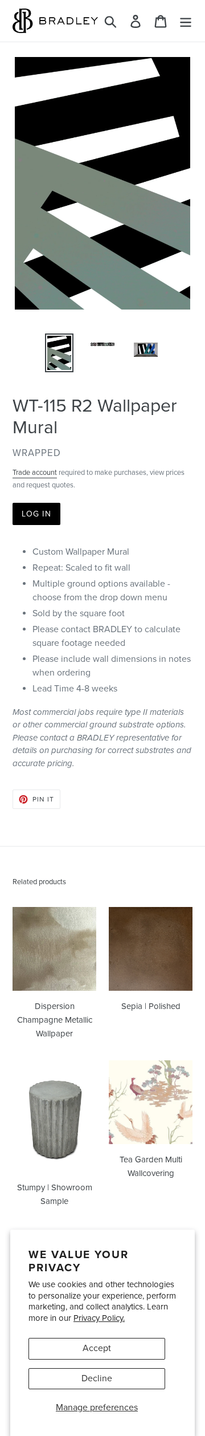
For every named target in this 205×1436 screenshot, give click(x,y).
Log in (36, 514)
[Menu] (185, 21)
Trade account (35, 472)
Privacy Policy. (99, 1318)
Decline (96, 1378)
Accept (97, 1348)
